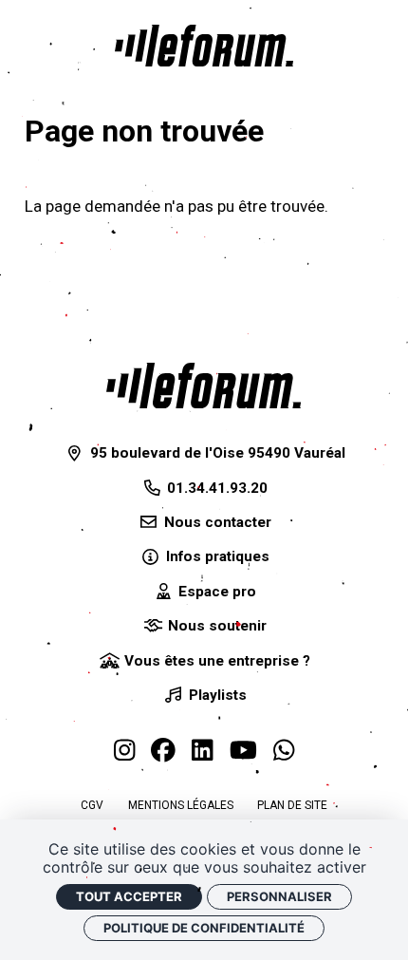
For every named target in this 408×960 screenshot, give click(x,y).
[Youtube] (243, 751)
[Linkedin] (202, 751)
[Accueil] (204, 45)
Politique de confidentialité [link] (204, 927)
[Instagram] (124, 751)
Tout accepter (129, 896)
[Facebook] (163, 751)
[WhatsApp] (283, 751)
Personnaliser (279, 896)
